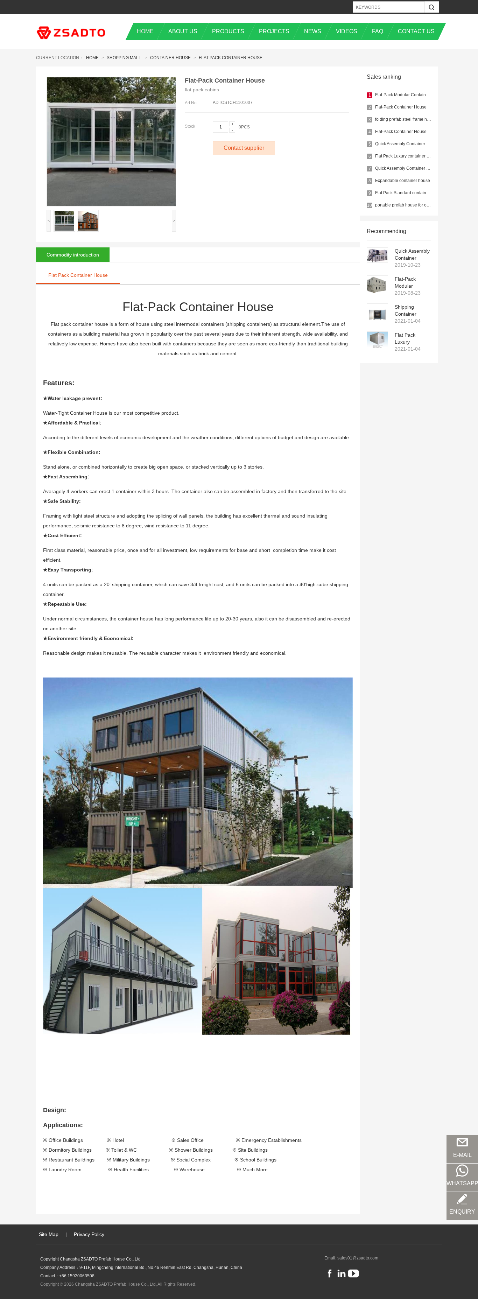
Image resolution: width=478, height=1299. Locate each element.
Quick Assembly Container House (407, 143)
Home (92, 57)
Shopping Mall (124, 57)
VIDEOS (346, 31)
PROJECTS (274, 31)
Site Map (48, 1234)
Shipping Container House (405, 310)
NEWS (312, 31)
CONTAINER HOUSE (170, 57)
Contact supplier (244, 148)
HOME (145, 31)
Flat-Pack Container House (401, 107)
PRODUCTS (228, 31)
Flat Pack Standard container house (409, 192)
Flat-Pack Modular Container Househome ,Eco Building (409, 282)
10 (369, 205)
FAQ (377, 31)
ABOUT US (182, 31)
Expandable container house (402, 180)
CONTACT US (416, 31)
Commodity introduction (73, 255)
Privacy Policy (89, 1234)
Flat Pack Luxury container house (406, 156)
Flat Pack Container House (230, 57)
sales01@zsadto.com (357, 1258)
